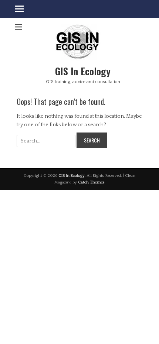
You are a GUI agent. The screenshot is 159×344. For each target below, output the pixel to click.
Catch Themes (91, 182)
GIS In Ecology (83, 71)
